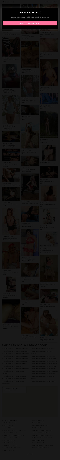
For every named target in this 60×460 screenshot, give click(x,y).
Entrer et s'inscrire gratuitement (30, 23)
